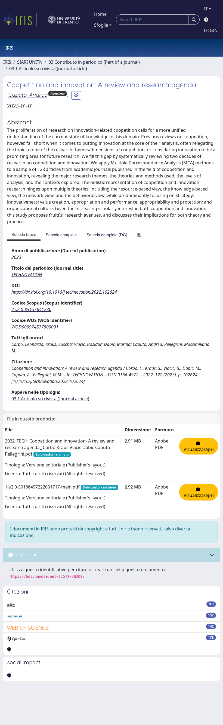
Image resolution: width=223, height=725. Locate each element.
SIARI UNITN (29, 62)
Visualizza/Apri (199, 446)
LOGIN (211, 30)
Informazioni (25, 554)
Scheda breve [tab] (23, 234)
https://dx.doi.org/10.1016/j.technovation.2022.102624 (64, 292)
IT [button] (206, 9)
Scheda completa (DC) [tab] (106, 234)
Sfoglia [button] (101, 25)
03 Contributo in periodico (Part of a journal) (94, 62)
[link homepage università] (64, 19)
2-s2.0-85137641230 (31, 309)
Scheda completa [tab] (61, 234)
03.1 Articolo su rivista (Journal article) (48, 69)
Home (100, 14)
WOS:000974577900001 (34, 327)
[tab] (139, 234)
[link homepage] (19, 19)
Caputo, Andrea (27, 94)
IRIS (7, 62)
